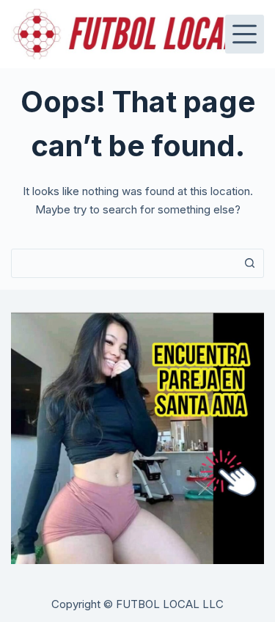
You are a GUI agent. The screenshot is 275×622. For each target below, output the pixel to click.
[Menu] (244, 34)
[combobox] (123, 263)
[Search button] (249, 263)
